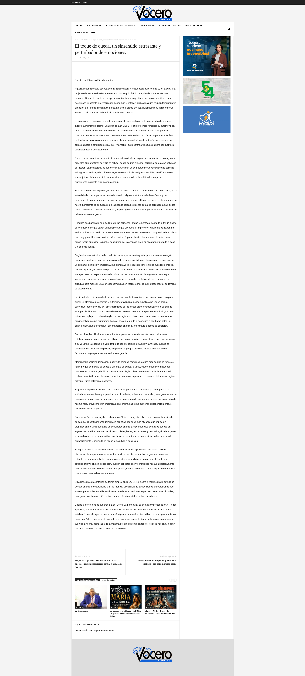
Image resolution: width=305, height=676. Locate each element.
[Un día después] (91, 597)
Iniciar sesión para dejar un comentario (94, 630)
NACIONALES (94, 25)
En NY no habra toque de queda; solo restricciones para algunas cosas (157, 562)
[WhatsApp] (100, 66)
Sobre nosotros (85, 32)
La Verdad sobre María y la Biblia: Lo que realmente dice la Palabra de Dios (125, 613)
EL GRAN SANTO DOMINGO (121, 25)
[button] (228, 29)
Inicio (78, 25)
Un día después (81, 611)
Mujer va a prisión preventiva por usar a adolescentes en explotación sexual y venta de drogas (98, 563)
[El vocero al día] (152, 13)
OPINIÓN (84, 40)
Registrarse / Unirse (79, 2)
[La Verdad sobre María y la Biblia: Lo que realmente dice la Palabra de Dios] (126, 597)
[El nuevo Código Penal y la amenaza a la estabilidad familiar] (160, 597)
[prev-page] (171, 580)
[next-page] (174, 580)
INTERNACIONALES (170, 25)
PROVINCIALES (193, 25)
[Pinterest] (92, 66)
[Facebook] (78, 66)
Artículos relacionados (87, 580)
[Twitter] (85, 66)
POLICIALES (147, 25)
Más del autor (108, 580)
